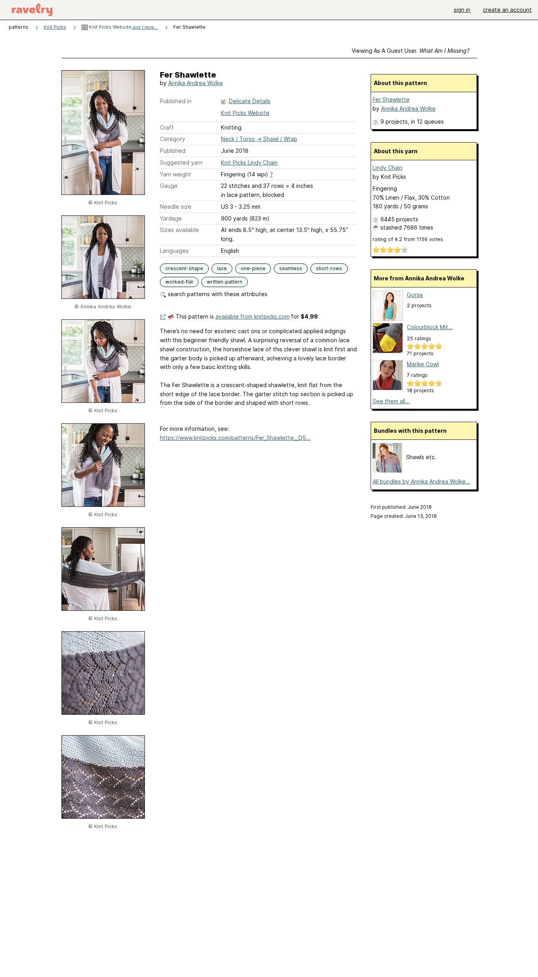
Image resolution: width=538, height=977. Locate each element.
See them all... (391, 401)
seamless (290, 268)
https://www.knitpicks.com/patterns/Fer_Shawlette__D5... (235, 437)
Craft (167, 127)
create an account (507, 9)
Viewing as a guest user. (410, 50)
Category (172, 138)
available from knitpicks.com (252, 316)
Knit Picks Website (123, 27)
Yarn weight (175, 174)
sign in (462, 9)
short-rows (329, 268)
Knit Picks (55, 27)
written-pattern (224, 282)
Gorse (415, 294)
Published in (175, 101)
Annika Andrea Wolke (195, 83)
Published (173, 150)
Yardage (171, 218)
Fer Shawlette (391, 99)
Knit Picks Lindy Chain (249, 162)
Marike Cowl (423, 364)
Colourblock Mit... (430, 327)
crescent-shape (184, 268)
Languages (174, 250)
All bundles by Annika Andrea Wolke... (421, 481)
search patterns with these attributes (216, 294)
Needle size (175, 206)
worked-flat (179, 282)
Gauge (169, 185)
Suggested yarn (181, 162)
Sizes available (179, 229)
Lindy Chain (388, 167)
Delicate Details (250, 101)
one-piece (253, 268)
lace (222, 268)
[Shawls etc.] (387, 470)
